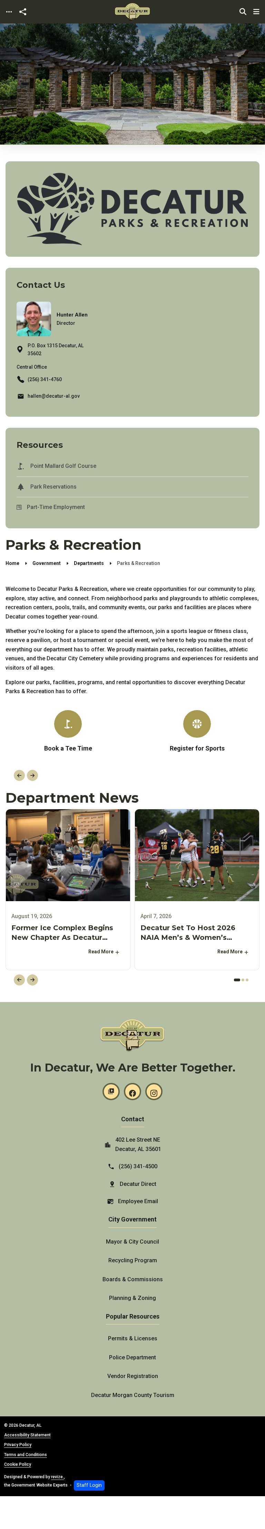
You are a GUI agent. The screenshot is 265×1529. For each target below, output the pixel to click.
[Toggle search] (243, 12)
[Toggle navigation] (9, 12)
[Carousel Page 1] (235, 980)
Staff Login (89, 1485)
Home (12, 563)
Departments (89, 563)
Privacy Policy (17, 1444)
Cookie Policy (17, 1464)
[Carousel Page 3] (247, 980)
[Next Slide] (32, 775)
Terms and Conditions (25, 1454)
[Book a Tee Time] (68, 732)
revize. (57, 1476)
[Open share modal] (23, 12)
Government (46, 563)
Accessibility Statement (27, 1435)
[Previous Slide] (19, 775)
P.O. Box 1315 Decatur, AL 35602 (56, 349)
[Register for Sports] (197, 734)
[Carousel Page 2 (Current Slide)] (241, 980)
